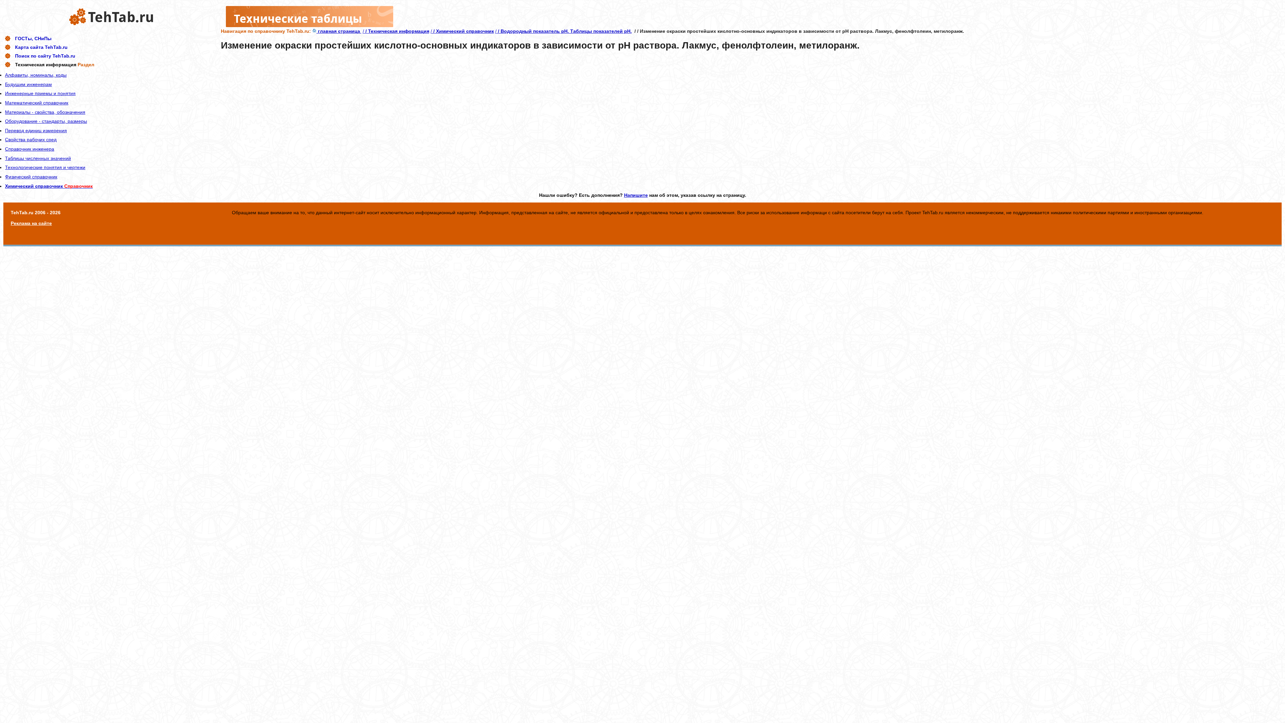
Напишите (636, 195)
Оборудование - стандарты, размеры (46, 121)
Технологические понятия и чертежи (45, 167)
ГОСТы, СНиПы (33, 38)
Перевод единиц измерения (36, 130)
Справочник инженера (29, 149)
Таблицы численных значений (38, 158)
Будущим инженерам (28, 84)
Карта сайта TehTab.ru (41, 47)
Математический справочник (36, 102)
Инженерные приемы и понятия (40, 93)
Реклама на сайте (31, 223)
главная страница (339, 31)
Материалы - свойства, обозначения (45, 112)
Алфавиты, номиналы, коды (36, 75)
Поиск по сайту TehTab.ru (45, 56)
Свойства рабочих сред (31, 139)
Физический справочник (31, 176)
